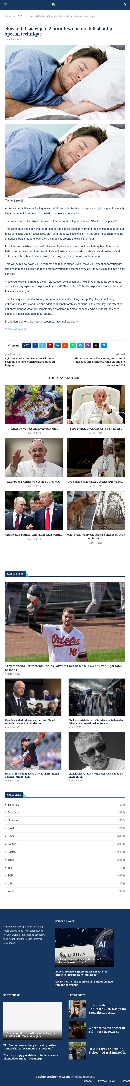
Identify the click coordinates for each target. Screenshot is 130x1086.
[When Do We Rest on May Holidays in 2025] (34, 404)
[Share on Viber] (88, 345)
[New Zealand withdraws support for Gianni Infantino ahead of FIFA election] (33, 697)
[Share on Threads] (96, 345)
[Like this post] (27, 345)
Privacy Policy (106, 1081)
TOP (20, 16)
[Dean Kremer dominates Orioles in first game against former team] (33, 751)
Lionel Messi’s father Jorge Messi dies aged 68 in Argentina (96, 775)
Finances (66, 820)
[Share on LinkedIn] (58, 345)
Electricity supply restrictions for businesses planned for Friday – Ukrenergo (30, 1057)
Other (66, 836)
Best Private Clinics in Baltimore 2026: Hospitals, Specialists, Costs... (107, 1008)
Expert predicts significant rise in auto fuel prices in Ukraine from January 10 (81, 973)
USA (66, 883)
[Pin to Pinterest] (50, 345)
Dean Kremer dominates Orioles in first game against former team (32, 775)
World (66, 891)
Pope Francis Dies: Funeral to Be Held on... (96, 428)
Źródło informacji (15, 329)
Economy (66, 812)
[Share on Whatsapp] (73, 345)
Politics (66, 844)
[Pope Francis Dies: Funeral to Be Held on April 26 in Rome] (96, 404)
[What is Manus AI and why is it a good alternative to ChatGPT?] (84, 947)
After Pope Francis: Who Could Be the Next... (34, 481)
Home (8, 16)
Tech (66, 867)
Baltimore (66, 804)
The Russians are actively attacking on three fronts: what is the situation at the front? (30, 1047)
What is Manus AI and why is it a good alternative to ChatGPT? (79, 961)
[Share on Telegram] (80, 345)
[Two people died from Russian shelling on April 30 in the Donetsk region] (32, 1021)
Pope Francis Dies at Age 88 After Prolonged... (96, 481)
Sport (66, 859)
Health (66, 828)
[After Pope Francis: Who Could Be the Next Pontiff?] (34, 457)
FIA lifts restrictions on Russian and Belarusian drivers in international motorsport (96, 722)
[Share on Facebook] (35, 345)
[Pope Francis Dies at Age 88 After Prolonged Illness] (96, 457)
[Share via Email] (104, 345)
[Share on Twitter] (42, 345)
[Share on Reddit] (65, 345)
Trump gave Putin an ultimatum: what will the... (34, 534)
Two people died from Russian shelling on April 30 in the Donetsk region (30, 1035)
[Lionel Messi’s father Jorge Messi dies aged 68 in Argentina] (97, 751)
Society (66, 852)
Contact (125, 1081)
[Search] (124, 4)
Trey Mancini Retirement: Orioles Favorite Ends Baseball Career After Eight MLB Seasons (63, 667)
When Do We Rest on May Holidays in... (34, 428)
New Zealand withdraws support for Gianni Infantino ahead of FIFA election (30, 722)
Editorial (87, 1081)
